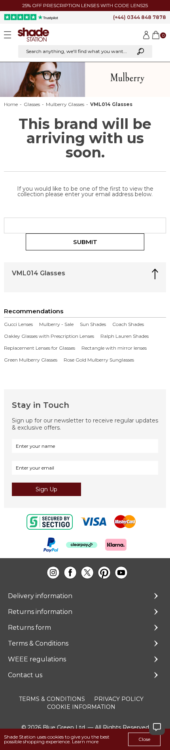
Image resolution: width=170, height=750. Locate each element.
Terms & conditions (52, 699)
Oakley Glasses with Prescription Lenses (49, 336)
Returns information (40, 612)
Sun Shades (93, 324)
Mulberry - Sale (56, 324)
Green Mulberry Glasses (30, 360)
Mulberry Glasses (65, 104)
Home (11, 104)
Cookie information (81, 706)
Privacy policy (119, 699)
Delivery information (40, 596)
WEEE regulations (37, 659)
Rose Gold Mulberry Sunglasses (99, 360)
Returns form (29, 627)
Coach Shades (128, 324)
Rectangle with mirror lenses (114, 348)
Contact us (25, 675)
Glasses (32, 104)
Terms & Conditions (38, 643)
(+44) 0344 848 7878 (139, 17)
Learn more (85, 741)
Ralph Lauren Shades (124, 336)
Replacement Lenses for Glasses (39, 348)
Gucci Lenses (18, 324)
